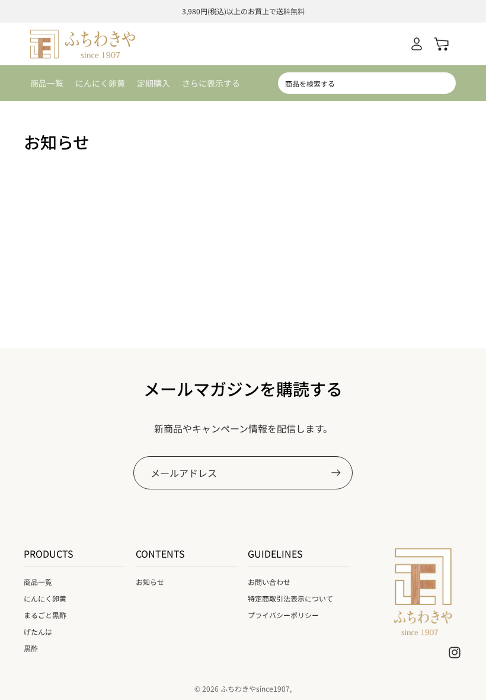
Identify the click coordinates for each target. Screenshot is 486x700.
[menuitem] (211, 83)
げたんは (38, 631)
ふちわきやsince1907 (255, 688)
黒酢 (31, 648)
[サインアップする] (336, 473)
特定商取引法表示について (290, 598)
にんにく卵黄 (45, 598)
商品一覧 (38, 582)
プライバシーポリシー (283, 615)
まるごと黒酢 (45, 615)
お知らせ (150, 582)
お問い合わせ (269, 582)
